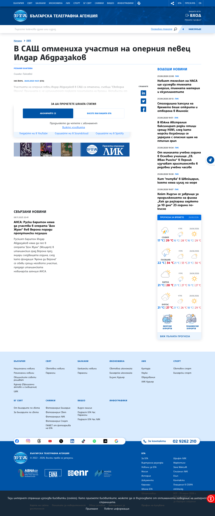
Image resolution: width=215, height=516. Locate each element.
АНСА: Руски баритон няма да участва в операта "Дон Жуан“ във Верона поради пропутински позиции (34, 227)
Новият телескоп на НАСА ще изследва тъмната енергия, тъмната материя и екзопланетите (178, 86)
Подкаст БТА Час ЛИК (89, 419)
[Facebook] (18, 441)
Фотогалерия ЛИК (55, 416)
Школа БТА (147, 489)
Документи (147, 480)
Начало (18, 41)
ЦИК (16, 391)
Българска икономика (121, 373)
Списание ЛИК (180, 471)
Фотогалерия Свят (56, 412)
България (18, 3)
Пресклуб (190, 3)
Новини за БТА (149, 467)
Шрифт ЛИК (179, 458)
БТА (179, 3)
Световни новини (55, 368)
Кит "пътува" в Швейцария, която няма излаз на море (178, 180)
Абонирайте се (48, 113)
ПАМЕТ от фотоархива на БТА (58, 427)
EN (200, 3)
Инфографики (125, 3)
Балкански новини (87, 368)
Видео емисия (85, 408)
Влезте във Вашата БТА (99, 113)
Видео (110, 3)
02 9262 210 (185, 441)
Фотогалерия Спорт (57, 421)
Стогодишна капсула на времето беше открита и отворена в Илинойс (177, 107)
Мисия (144, 471)
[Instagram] (29, 441)
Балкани (41, 3)
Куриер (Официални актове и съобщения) (25, 385)
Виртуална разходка (152, 462)
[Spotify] (95, 441)
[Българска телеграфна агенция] (20, 458)
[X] (62, 441)
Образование (148, 377)
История (146, 476)
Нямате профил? (193, 20)
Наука (144, 373)
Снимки (99, 3)
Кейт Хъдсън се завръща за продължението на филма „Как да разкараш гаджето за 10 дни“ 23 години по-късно (178, 201)
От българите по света (27, 408)
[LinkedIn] (73, 441)
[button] (138, 3)
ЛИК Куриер (147, 381)
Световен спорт (182, 368)
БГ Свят (87, 3)
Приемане (92, 508)
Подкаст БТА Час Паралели (86, 413)
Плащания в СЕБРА (183, 484)
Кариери (145, 484)
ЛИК (68, 3)
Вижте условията (73, 127)
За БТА (144, 458)
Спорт (76, 3)
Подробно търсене (161, 29)
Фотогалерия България (58, 408)
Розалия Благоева (23, 68)
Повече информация (116, 508)
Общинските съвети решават (25, 378)
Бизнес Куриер (117, 377)
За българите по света (26, 412)
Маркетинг (179, 462)
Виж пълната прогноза (175, 336)
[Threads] (40, 441)
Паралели (50, 373)
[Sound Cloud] (106, 441)
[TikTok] (84, 441)
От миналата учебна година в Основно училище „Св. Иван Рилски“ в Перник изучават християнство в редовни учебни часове (179, 160)
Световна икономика (121, 368)
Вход (195, 15)
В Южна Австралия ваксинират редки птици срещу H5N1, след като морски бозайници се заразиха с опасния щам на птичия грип (177, 131)
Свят (29, 3)
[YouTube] (51, 441)
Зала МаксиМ (180, 467)
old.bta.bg (178, 489)
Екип (175, 476)
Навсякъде (195, 29)
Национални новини (24, 368)
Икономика (56, 3)
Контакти (179, 480)
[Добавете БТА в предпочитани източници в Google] (117, 441)
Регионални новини (24, 373)
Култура (145, 368)
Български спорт (182, 373)
